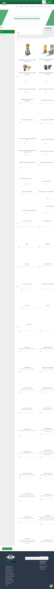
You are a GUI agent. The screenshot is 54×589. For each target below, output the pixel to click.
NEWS (45, 6)
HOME (17, 6)
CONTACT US (50, 6)
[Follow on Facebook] (20, 1)
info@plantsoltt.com (43, 566)
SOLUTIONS (27, 6)
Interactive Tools (39, 6)
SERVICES (32, 6)
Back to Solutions (7, 548)
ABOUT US (21, 6)
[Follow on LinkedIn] (25, 1)
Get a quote (49, 2)
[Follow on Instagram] (22, 1)
